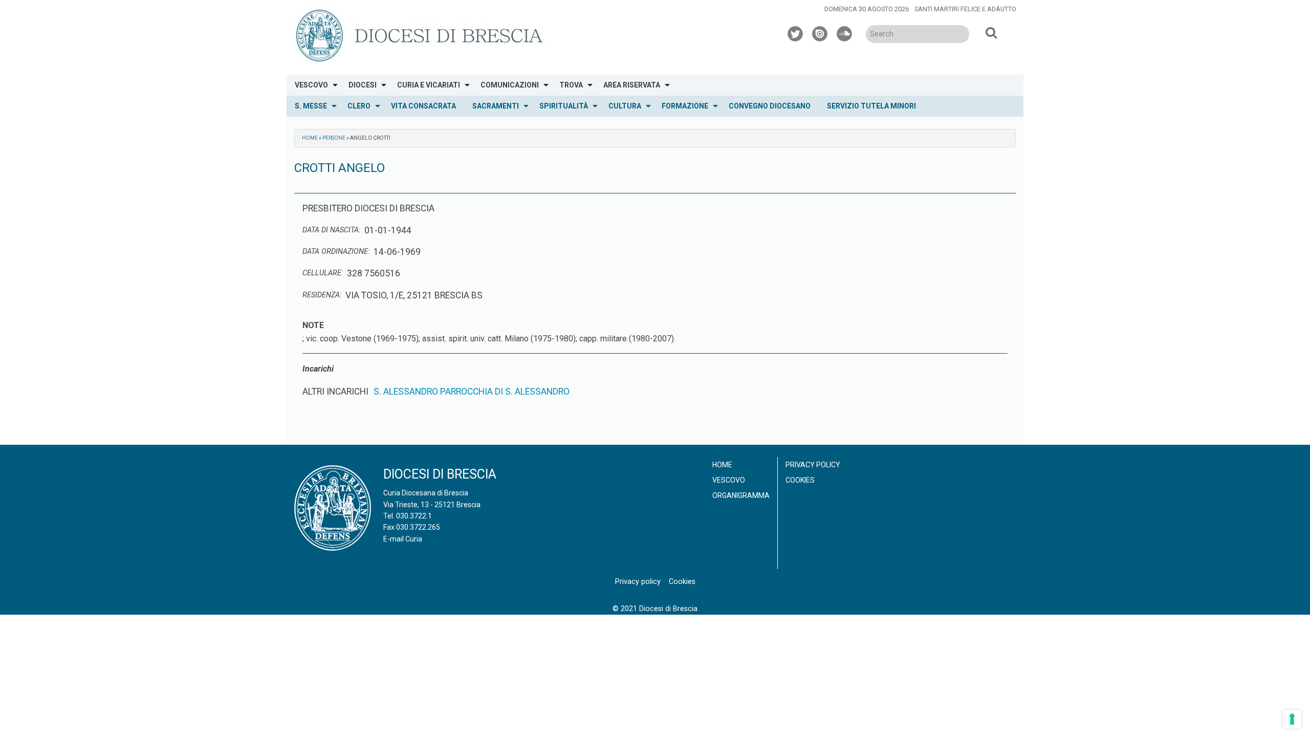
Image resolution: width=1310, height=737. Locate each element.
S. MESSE (311, 106)
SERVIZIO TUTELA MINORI (871, 106)
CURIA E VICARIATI (428, 85)
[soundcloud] (845, 32)
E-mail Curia (402, 539)
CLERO (358, 106)
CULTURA (624, 106)
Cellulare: (322, 273)
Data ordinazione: (335, 251)
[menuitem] (313, 85)
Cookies (800, 480)
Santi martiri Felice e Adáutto (965, 9)
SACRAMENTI (495, 106)
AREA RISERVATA (631, 85)
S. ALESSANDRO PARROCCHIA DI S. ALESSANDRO (472, 391)
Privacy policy (812, 465)
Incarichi (318, 369)
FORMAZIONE (685, 106)
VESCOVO (311, 85)
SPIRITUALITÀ (563, 106)
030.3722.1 (414, 516)
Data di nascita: (331, 230)
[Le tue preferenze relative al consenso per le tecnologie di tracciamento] (1292, 719)
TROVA (571, 85)
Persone (333, 138)
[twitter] (796, 32)
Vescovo (728, 480)
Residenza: (321, 295)
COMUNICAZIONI (510, 85)
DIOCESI (362, 85)
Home (310, 138)
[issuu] (820, 32)
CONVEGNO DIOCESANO (770, 106)
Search (991, 32)
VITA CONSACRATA (423, 106)
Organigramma (741, 495)
